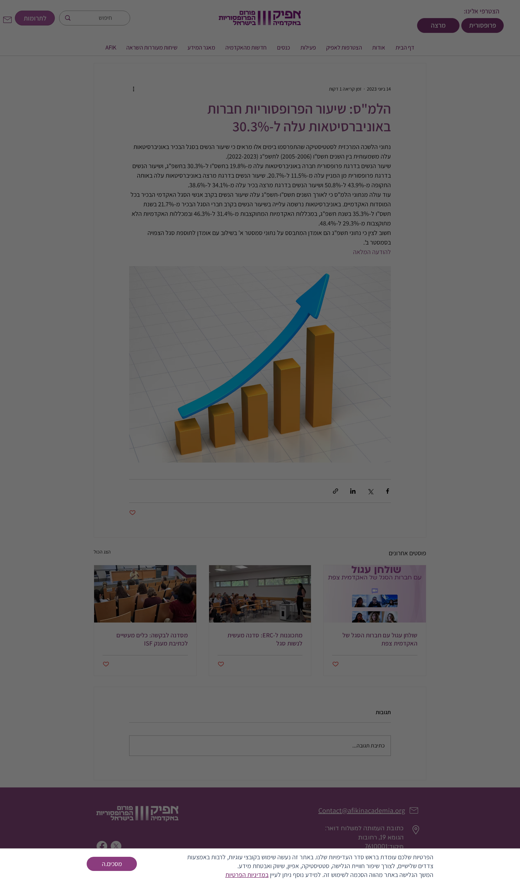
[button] (112, 864)
